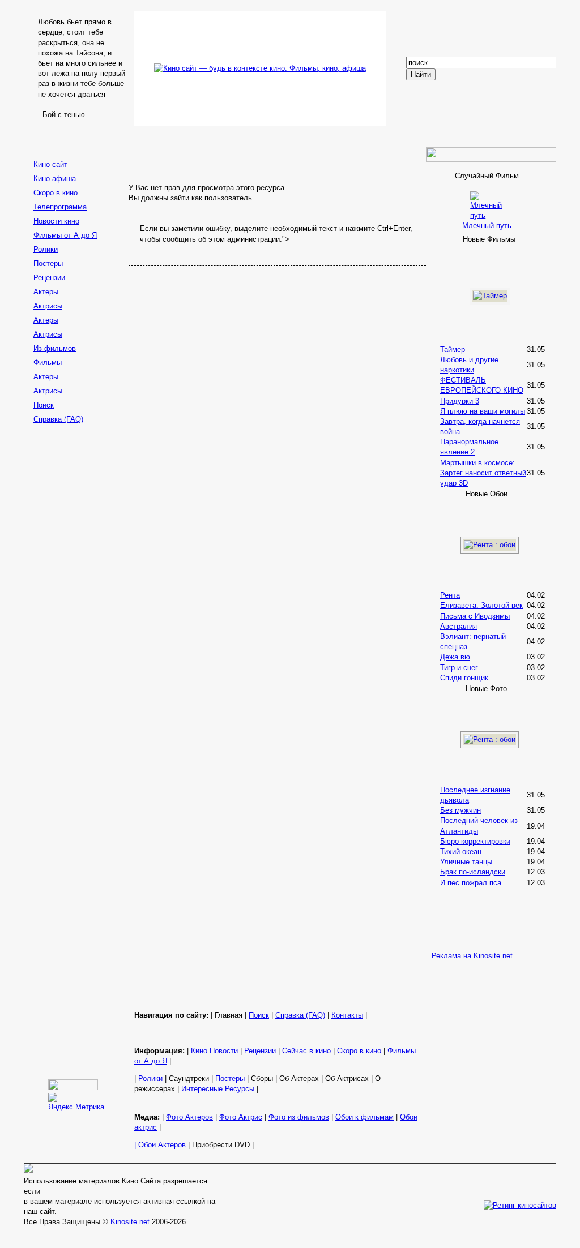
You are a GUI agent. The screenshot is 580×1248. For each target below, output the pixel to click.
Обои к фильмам (364, 1117)
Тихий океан (460, 851)
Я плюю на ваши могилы (482, 411)
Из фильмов (54, 348)
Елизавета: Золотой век (481, 605)
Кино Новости (214, 1051)
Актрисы (47, 306)
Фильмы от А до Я (65, 235)
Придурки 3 (459, 401)
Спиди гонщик (464, 678)
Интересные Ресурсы (217, 1088)
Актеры (45, 292)
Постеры (48, 263)
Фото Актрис (240, 1117)
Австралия (458, 626)
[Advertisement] (74, 607)
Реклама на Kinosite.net (472, 955)
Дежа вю (455, 657)
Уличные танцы (466, 861)
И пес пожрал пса (470, 882)
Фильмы (47, 362)
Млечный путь (486, 225)
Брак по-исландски (472, 872)
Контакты (347, 1015)
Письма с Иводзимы (475, 616)
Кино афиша (54, 178)
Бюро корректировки (475, 841)
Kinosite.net (130, 1221)
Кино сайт (50, 164)
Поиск (43, 405)
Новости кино (56, 221)
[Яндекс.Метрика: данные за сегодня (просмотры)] (76, 1102)
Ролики (45, 249)
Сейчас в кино (306, 1051)
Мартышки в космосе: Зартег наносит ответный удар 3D (483, 472)
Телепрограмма (60, 207)
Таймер (452, 349)
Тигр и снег (459, 667)
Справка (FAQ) (58, 419)
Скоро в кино (55, 192)
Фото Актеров (189, 1117)
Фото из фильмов (298, 1117)
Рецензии (49, 277)
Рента (450, 595)
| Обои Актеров (160, 1144)
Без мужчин (460, 810)
